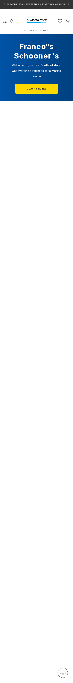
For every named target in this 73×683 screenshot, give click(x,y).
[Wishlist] (60, 21)
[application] (62, 672)
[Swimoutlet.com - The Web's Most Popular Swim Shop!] (36, 20)
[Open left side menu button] (5, 21)
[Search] (12, 21)
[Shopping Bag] (67, 21)
